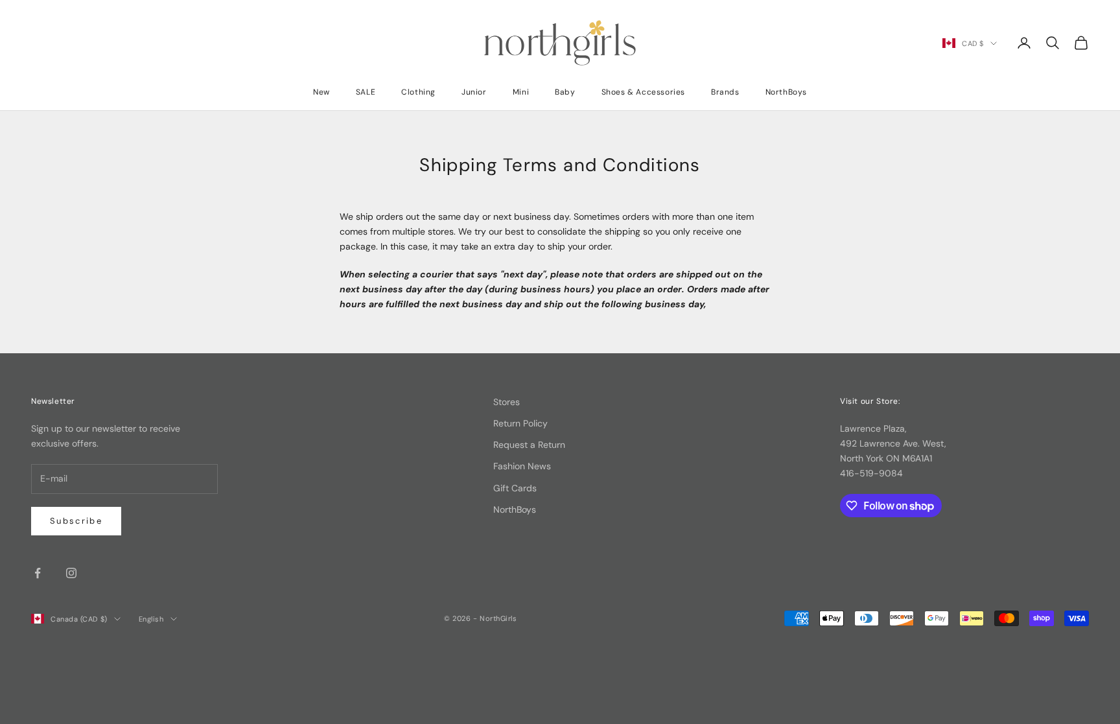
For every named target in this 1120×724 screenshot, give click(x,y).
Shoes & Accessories (643, 92)
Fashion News (522, 466)
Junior (474, 92)
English (151, 619)
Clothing (418, 92)
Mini (521, 92)
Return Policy (520, 423)
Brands (725, 92)
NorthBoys (786, 92)
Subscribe (76, 520)
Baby (565, 92)
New (321, 92)
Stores (506, 402)
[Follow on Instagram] (71, 572)
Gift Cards (515, 488)
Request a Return (529, 444)
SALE (365, 92)
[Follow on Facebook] (37, 572)
